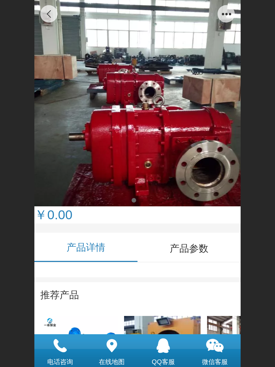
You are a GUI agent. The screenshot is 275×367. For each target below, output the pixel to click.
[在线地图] (112, 345)
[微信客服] (215, 345)
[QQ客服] (163, 345)
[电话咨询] (60, 345)
